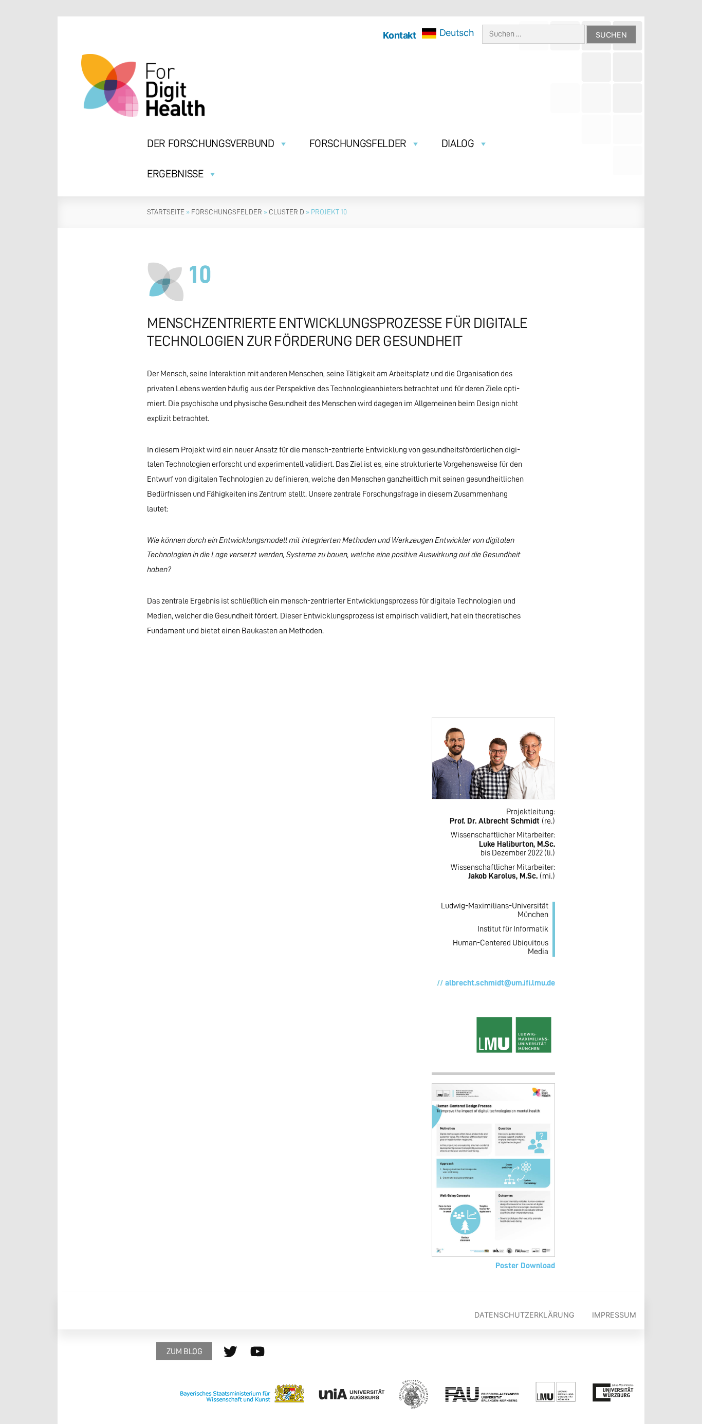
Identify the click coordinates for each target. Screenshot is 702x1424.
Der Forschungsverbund (210, 143)
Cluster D (286, 211)
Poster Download (525, 1266)
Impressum (614, 1314)
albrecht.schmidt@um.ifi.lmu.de (500, 983)
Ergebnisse (175, 174)
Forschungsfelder (358, 143)
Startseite (165, 211)
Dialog (457, 143)
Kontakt (399, 35)
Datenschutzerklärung (524, 1314)
